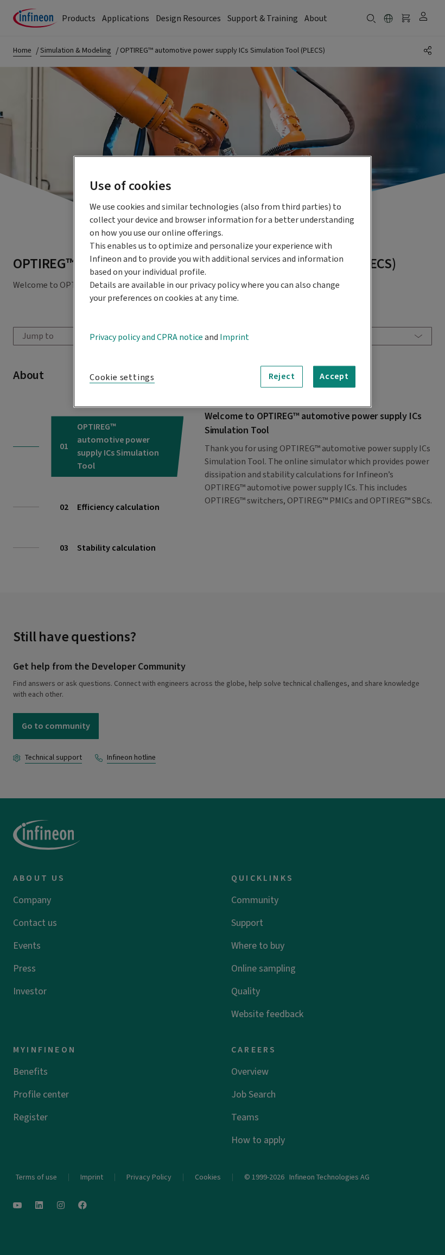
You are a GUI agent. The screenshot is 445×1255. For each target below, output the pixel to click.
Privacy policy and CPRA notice (146, 337)
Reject (282, 376)
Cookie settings (122, 377)
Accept (334, 376)
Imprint (234, 337)
